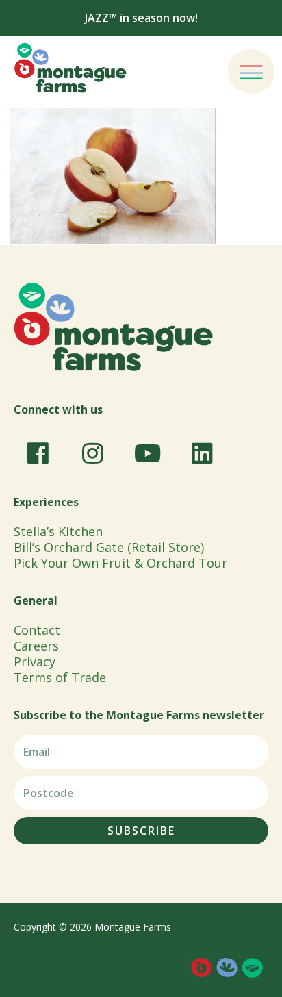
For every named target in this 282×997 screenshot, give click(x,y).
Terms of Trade (60, 677)
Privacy (34, 661)
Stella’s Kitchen (58, 531)
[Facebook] (38, 453)
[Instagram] (92, 453)
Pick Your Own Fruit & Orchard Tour (120, 563)
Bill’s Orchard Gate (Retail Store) (109, 547)
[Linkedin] (202, 453)
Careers (36, 645)
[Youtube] (147, 453)
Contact (37, 630)
